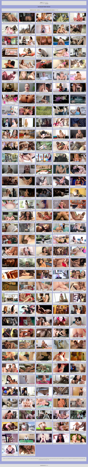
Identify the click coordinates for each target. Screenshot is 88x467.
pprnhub (41, 2)
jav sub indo (46, 3)
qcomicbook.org (43, 465)
